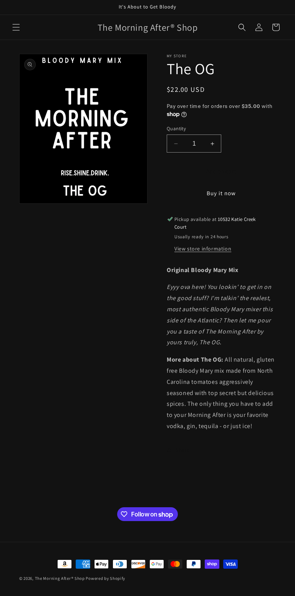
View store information (202, 248)
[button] (16, 27)
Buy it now (221, 193)
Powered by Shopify (105, 578)
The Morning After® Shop (60, 578)
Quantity (176, 128)
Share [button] (183, 449)
